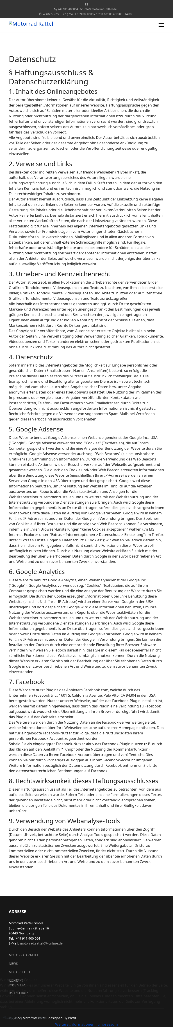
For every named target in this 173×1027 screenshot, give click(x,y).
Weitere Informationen (74, 1024)
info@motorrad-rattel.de (100, 9)
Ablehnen (38, 1017)
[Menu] (161, 25)
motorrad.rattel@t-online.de (41, 943)
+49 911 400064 (68, 9)
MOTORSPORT (19, 972)
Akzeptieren (13, 1017)
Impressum (108, 1024)
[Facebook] (86, 4)
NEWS (13, 963)
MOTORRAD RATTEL (24, 955)
